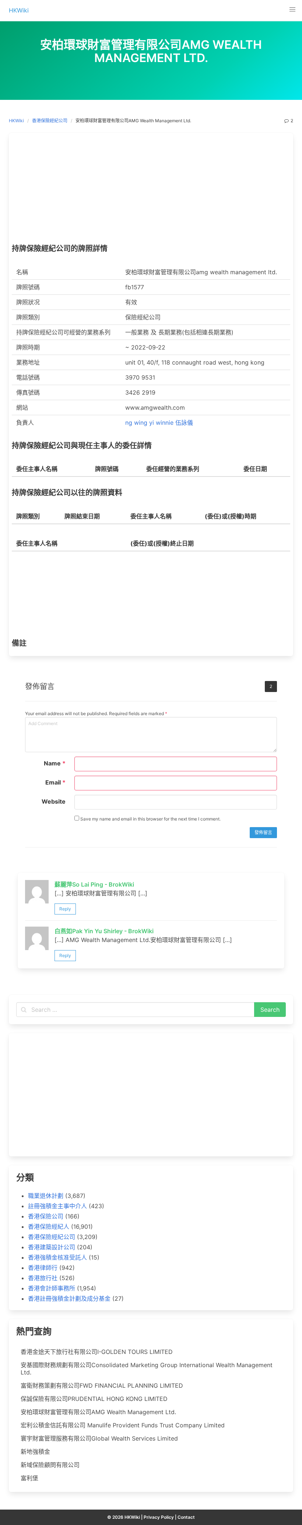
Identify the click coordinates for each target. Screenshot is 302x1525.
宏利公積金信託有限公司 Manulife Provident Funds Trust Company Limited (123, 1425)
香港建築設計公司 (51, 1247)
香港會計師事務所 (51, 1288)
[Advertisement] (151, 190)
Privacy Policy (159, 1517)
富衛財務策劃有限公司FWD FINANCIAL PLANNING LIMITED (102, 1385)
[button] (292, 9)
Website (54, 801)
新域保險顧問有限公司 (50, 1464)
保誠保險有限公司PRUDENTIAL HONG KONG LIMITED (94, 1398)
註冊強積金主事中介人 (57, 1206)
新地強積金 (35, 1451)
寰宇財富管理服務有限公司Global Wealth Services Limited (99, 1438)
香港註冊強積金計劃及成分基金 (69, 1298)
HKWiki (16, 120)
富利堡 (29, 1478)
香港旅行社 (42, 1278)
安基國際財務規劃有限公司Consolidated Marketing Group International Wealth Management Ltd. (147, 1368)
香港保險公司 (45, 1216)
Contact (186, 1517)
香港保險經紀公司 (49, 120)
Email (55, 782)
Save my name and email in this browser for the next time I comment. (150, 819)
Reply (65, 909)
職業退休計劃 (45, 1195)
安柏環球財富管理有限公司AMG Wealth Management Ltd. (98, 1412)
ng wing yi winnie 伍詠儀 (159, 422)
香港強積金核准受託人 (57, 1257)
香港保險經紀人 (48, 1226)
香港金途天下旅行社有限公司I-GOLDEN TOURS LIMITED (97, 1351)
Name (55, 763)
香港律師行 (42, 1267)
